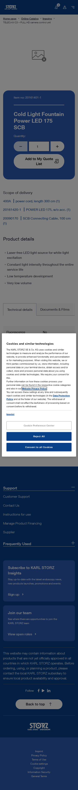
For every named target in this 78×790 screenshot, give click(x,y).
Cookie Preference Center (39, 425)
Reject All (39, 436)
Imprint (10, 414)
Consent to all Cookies (39, 447)
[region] (39, 395)
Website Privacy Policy (34, 388)
